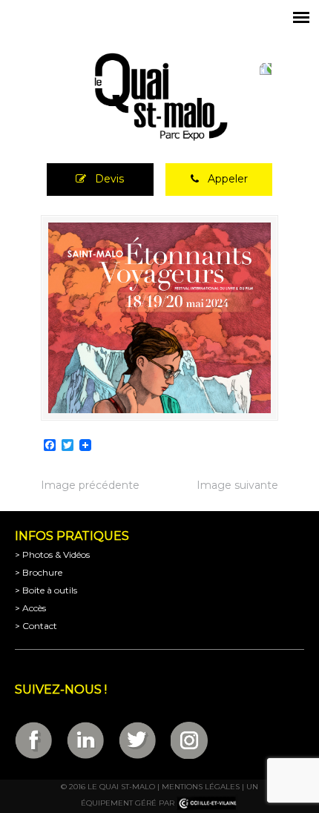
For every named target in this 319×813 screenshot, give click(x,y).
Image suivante (237, 485)
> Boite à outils (46, 590)
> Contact (36, 625)
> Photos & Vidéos (52, 554)
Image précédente (90, 485)
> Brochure (38, 572)
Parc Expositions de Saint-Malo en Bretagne (159, 97)
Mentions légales (201, 786)
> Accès (30, 607)
